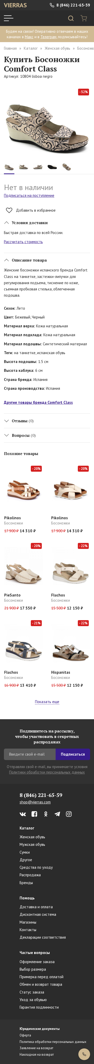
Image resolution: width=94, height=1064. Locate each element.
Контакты (28, 929)
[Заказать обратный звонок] (84, 1054)
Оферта (25, 1035)
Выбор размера (33, 969)
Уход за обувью (33, 999)
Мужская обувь (32, 844)
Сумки (25, 852)
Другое (26, 859)
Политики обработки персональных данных (47, 772)
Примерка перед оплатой (41, 976)
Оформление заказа (37, 961)
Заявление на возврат (36, 1048)
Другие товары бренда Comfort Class (38, 402)
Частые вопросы (35, 952)
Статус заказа (32, 992)
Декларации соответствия (43, 937)
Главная (10, 48)
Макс (29, 36)
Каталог (31, 48)
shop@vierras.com (35, 802)
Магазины (28, 922)
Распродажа (30, 874)
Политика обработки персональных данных (53, 1042)
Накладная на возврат (37, 1054)
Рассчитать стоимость (23, 241)
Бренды (26, 882)
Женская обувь (57, 48)
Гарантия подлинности (39, 1007)
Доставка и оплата (36, 906)
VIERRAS (15, 5)
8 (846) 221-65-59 (72, 5)
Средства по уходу (36, 867)
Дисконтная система (38, 914)
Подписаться (73, 754)
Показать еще (47, 701)
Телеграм (48, 36)
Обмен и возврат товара (41, 984)
